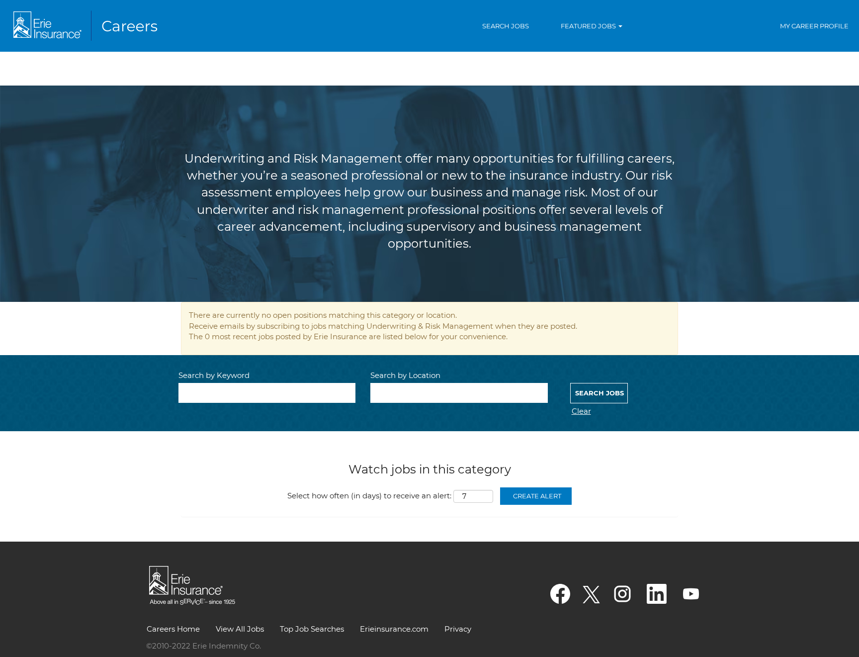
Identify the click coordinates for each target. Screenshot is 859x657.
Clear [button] (581, 411)
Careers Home (173, 629)
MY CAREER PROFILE (814, 26)
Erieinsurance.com (394, 629)
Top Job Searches (312, 629)
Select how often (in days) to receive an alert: (369, 495)
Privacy (457, 629)
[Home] (87, 26)
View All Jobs (240, 629)
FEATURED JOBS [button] (589, 26)
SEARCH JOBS (505, 26)
